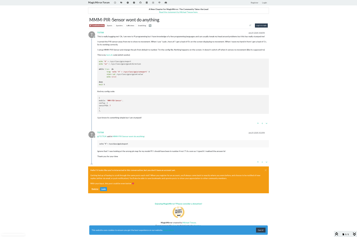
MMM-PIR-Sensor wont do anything (128, 136)
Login (103, 189)
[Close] (265, 170)
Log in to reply (261, 25)
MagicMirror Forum (99, 2)
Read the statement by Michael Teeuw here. (178, 12)
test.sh (109, 55)
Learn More (168, 230)
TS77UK (100, 33)
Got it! (261, 230)
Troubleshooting (98, 25)
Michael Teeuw (189, 222)
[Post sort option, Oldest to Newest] (250, 25)
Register (95, 189)
